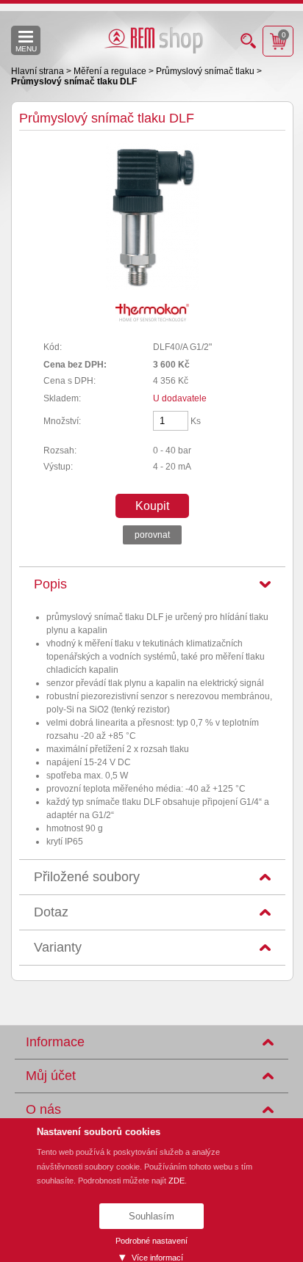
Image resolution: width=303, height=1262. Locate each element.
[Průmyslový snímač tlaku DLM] (152, 287)
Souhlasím (151, 1216)
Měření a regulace (111, 71)
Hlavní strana (38, 71)
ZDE (176, 1180)
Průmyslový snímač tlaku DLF (74, 81)
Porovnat (152, 535)
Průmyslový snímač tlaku (206, 71)
